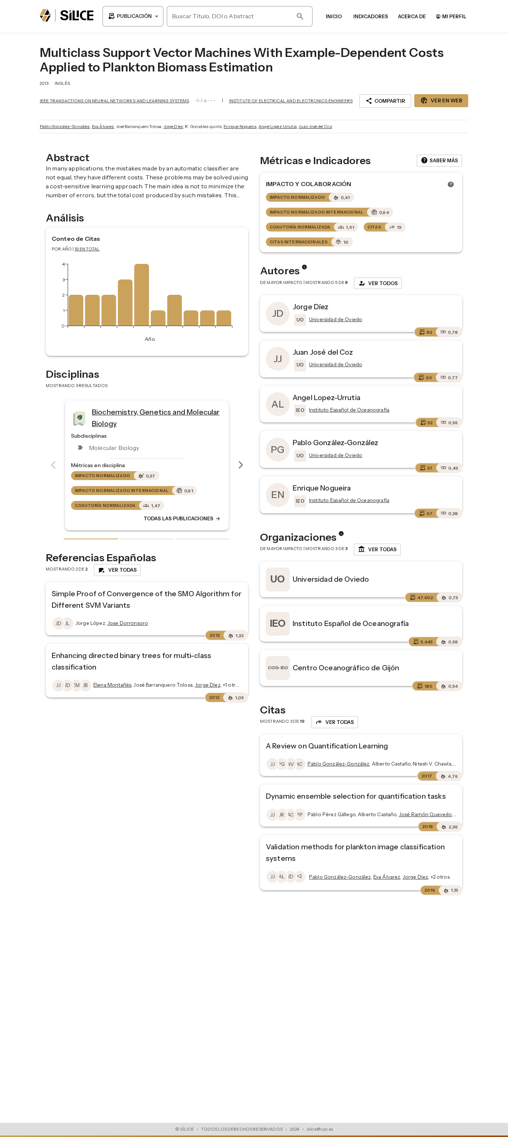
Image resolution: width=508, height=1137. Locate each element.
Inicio (334, 16)
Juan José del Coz (315, 126)
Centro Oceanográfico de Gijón (346, 667)
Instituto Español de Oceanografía (351, 623)
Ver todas (377, 549)
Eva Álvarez (103, 126)
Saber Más (439, 160)
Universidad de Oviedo (331, 579)
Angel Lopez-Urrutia (277, 126)
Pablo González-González (65, 126)
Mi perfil (450, 16)
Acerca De (412, 16)
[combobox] (133, 16)
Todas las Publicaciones (81, 519)
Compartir (385, 100)
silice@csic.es (320, 1129)
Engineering (213, 415)
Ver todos (378, 283)
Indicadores (370, 16)
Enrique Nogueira (240, 126)
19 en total (87, 249)
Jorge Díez (173, 126)
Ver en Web (441, 100)
